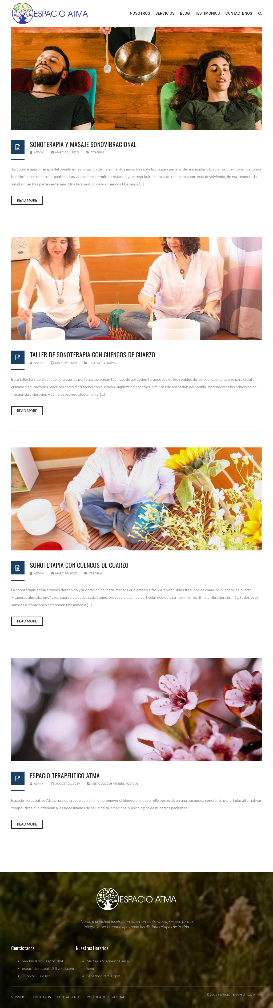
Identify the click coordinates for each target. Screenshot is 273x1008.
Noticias (132, 783)
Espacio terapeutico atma (65, 775)
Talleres (95, 363)
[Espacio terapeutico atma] (136, 709)
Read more (27, 200)
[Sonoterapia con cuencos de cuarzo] (136, 498)
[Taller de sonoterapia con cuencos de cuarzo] (136, 288)
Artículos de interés (108, 783)
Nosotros (42, 997)
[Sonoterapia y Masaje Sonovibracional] (136, 78)
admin (38, 152)
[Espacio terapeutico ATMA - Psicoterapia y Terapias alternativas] (50, 13)
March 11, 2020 (67, 152)
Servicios (19, 997)
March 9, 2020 (66, 363)
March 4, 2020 (66, 573)
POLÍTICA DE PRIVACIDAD (106, 997)
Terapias (97, 152)
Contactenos (69, 997)
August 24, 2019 (68, 783)
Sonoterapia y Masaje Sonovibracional (83, 144)
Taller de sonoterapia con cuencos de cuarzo (92, 354)
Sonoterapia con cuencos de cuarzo (79, 565)
